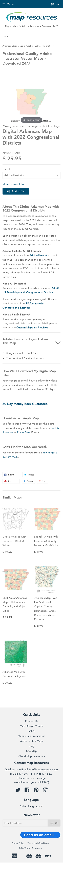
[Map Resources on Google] (45, 791)
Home (5, 36)
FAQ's (31, 731)
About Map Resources (31, 756)
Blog (31, 746)
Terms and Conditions (38, 843)
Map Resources (34, 848)
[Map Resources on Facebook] (27, 791)
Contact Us (31, 721)
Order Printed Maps (31, 741)
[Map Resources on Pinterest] (36, 791)
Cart (57, 4)
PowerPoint (24, 432)
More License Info (13, 184)
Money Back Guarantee (31, 736)
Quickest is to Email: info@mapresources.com (32, 769)
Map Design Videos (31, 726)
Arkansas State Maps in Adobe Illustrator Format (26, 46)
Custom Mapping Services (32, 327)
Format (6, 168)
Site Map (31, 751)
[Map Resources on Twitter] (17, 791)
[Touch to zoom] (31, 101)
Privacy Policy (18, 843)
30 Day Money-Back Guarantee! (26, 404)
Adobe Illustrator (39, 255)
